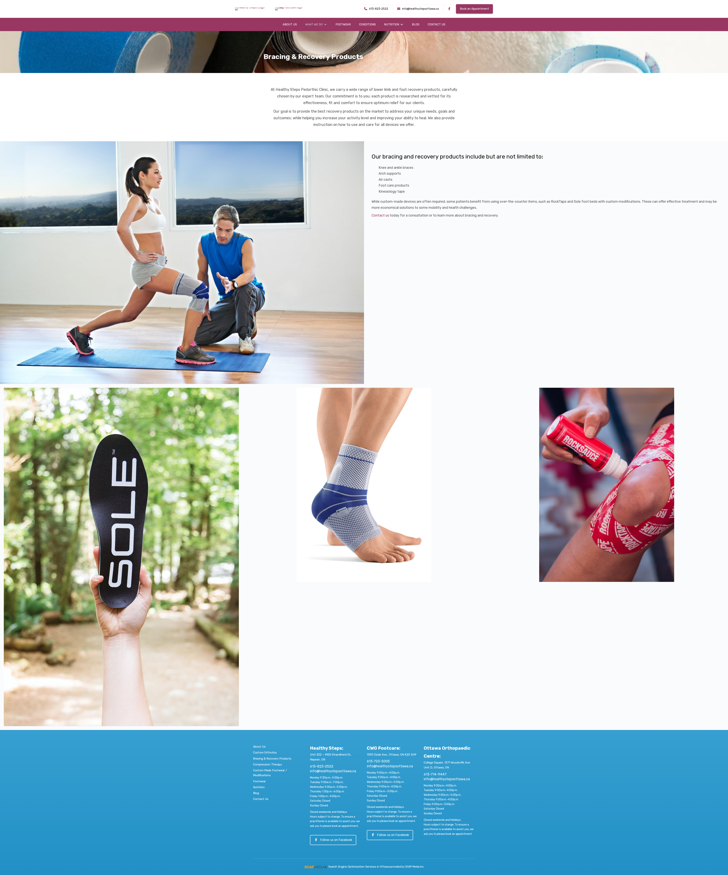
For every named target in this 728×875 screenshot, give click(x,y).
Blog (256, 793)
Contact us (380, 215)
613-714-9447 (435, 774)
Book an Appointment (474, 8)
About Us (259, 746)
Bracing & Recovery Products (272, 758)
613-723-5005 (378, 761)
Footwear (259, 781)
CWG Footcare (383, 748)
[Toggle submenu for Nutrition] (401, 24)
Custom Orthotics (265, 752)
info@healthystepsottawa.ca (333, 771)
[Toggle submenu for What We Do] (325, 24)
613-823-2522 (321, 766)
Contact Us (260, 799)
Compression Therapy (267, 764)
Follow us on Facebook (336, 840)
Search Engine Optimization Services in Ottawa (359, 866)
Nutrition (259, 787)
